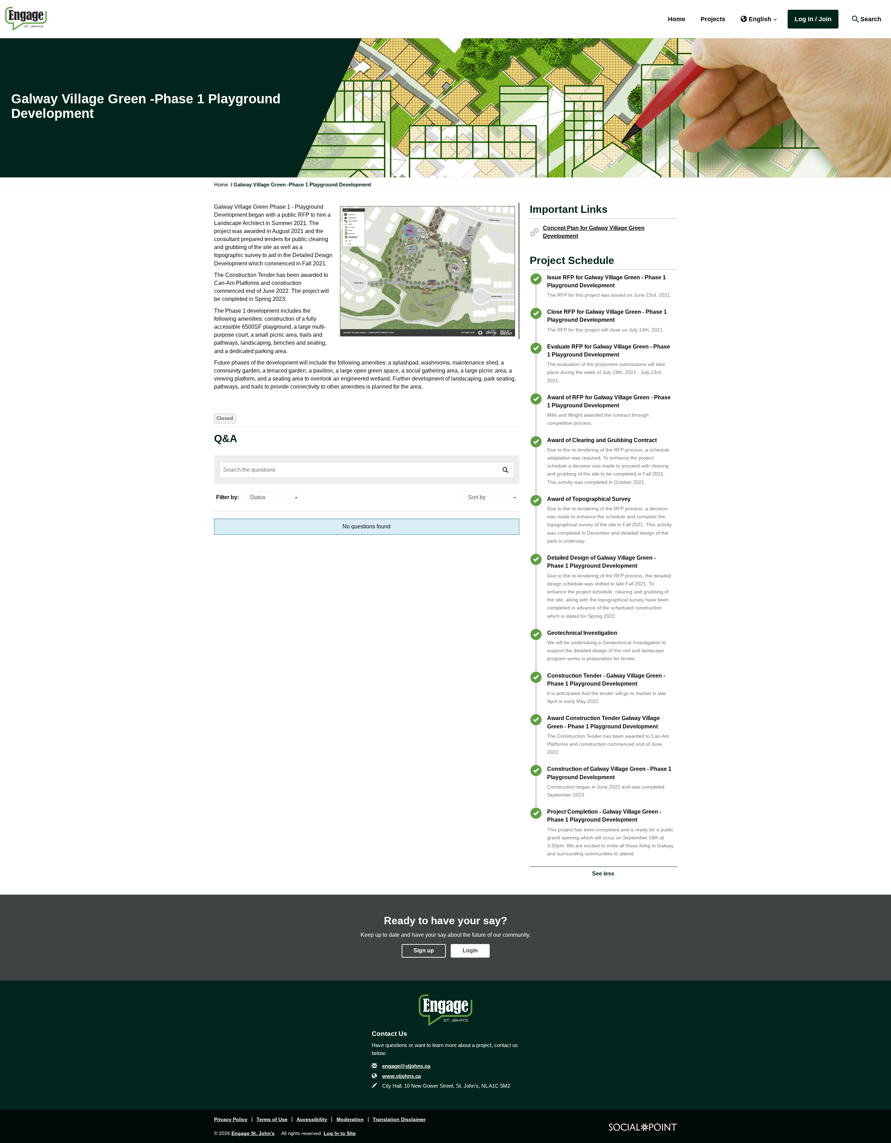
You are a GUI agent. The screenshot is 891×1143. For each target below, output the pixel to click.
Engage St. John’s (253, 1133)
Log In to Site (340, 1133)
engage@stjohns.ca (406, 1066)
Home (676, 19)
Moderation (350, 1119)
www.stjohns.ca (401, 1076)
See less (603, 874)
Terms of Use (272, 1119)
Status (258, 497)
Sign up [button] (423, 950)
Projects (713, 19)
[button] (759, 19)
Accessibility (312, 1119)
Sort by (477, 497)
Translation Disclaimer (399, 1119)
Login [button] (470, 950)
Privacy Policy (230, 1119)
